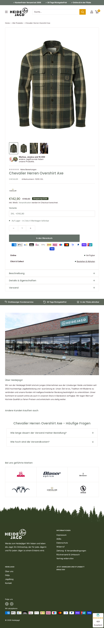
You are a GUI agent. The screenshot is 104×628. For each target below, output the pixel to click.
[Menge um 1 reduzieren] (13, 228)
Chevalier (13, 179)
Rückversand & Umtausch (68, 554)
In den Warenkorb (44, 238)
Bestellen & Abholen (86, 261)
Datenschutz (62, 543)
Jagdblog (9, 579)
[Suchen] (82, 12)
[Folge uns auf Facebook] (7, 604)
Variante (13, 208)
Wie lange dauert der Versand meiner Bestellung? (38, 432)
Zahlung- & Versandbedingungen (71, 550)
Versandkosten (25, 202)
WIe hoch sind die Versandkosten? (29, 441)
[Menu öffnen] (6, 12)
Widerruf (60, 547)
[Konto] (91, 11)
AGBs (58, 539)
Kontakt (8, 583)
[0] (96, 11)
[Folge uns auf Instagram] (11, 604)
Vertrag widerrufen (65, 558)
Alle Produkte (17, 23)
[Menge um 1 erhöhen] (30, 228)
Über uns (9, 571)
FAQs (7, 575)
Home (7, 23)
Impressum (61, 535)
